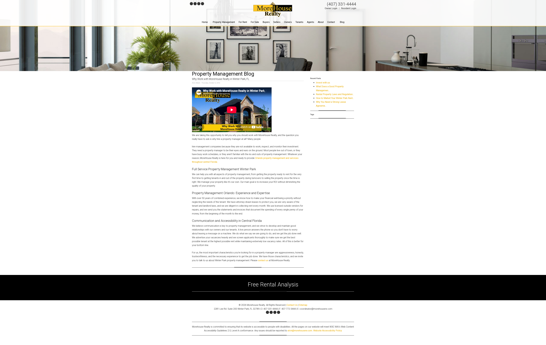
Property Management (224, 22)
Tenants (299, 22)
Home (205, 22)
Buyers (266, 22)
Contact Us (292, 305)
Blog (342, 22)
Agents (310, 22)
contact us (263, 260)
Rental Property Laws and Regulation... (335, 94)
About (321, 22)
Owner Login (331, 8)
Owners (288, 22)
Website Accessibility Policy (327, 330)
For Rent (243, 22)
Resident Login (348, 8)
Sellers (276, 22)
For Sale (255, 22)
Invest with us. (323, 82)
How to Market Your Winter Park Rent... (335, 98)
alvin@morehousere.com (300, 330)
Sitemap (303, 305)
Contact (331, 22)
